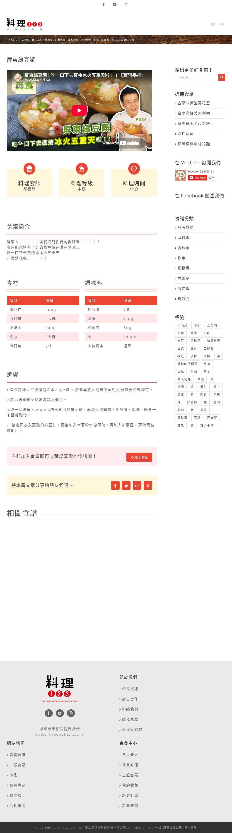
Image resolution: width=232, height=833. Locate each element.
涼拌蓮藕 (186, 134)
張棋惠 (184, 268)
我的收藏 (130, 785)
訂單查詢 (130, 806)
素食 (207, 371)
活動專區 (18, 806)
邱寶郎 (184, 237)
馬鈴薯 (182, 417)
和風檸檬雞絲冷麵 (194, 144)
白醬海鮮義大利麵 (194, 113)
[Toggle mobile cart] (212, 24)
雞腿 (180, 410)
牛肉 (207, 363)
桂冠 (180, 356)
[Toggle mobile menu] (222, 24)
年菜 (180, 340)
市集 (14, 775)
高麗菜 (212, 417)
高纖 (197, 417)
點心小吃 (207, 425)
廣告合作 (130, 699)
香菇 (203, 410)
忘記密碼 (130, 775)
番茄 (194, 371)
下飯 (197, 325)
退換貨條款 (132, 729)
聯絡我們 (130, 709)
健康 (194, 333)
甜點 (180, 371)
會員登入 (130, 755)
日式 (180, 348)
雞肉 (216, 402)
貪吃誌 (16, 795)
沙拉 (194, 356)
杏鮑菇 (209, 348)
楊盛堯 (184, 299)
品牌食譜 (186, 227)
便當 (180, 333)
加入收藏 (141, 457)
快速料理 (214, 340)
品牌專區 (18, 785)
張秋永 (184, 248)
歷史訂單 (130, 795)
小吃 (207, 333)
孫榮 (182, 258)
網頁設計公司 (172, 827)
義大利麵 (184, 379)
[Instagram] (71, 713)
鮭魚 (180, 425)
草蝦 (200, 379)
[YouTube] (60, 713)
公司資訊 (130, 689)
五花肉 (212, 325)
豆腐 (180, 394)
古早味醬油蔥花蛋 (194, 103)
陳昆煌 (184, 288)
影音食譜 (18, 755)
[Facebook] (49, 713)
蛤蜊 (180, 387)
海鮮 (207, 356)
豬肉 (203, 394)
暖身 (194, 348)
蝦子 (216, 387)
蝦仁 (203, 387)
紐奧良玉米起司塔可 (196, 123)
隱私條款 (130, 719)
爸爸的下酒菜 (187, 363)
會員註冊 (130, 765)
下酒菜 (182, 325)
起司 (216, 394)
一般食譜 (18, 765)
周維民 (184, 278)
